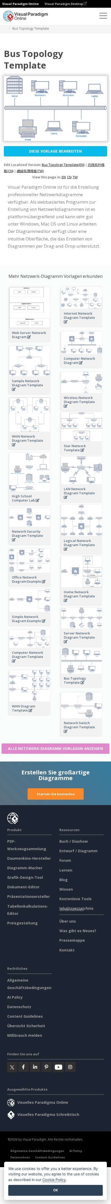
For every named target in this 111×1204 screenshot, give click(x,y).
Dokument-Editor (23, 886)
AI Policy (15, 997)
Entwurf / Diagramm (78, 850)
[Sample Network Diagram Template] (29, 392)
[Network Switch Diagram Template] (81, 734)
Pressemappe (72, 940)
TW (75, 177)
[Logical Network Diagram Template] (81, 552)
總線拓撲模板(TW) (30, 171)
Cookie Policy (54, 1179)
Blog (63, 879)
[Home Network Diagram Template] (81, 603)
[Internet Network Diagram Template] (81, 325)
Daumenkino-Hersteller (29, 858)
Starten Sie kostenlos (56, 794)
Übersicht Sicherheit (26, 1025)
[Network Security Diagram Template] (29, 543)
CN (69, 177)
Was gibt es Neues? (77, 930)
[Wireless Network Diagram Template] (81, 409)
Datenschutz (19, 1006)
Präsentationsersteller (28, 896)
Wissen (66, 889)
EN (64, 177)
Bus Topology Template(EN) (63, 164)
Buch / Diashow (73, 841)
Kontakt (67, 950)
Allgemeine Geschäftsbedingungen (37, 1151)
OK (55, 1190)
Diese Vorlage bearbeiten (55, 151)
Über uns (67, 921)
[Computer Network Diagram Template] (29, 664)
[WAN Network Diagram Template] (29, 447)
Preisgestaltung (22, 923)
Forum (65, 860)
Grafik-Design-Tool (25, 877)
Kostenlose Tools (75, 898)
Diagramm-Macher (24, 867)
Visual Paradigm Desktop (64, 4)
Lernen (65, 870)
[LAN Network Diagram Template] (81, 500)
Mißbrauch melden (24, 1035)
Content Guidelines (25, 1016)
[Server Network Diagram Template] (81, 644)
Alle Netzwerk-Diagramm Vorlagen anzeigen (55, 748)
